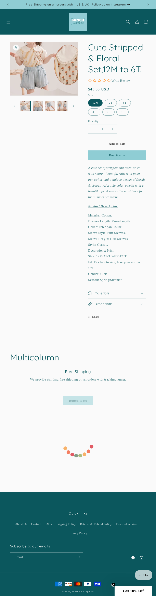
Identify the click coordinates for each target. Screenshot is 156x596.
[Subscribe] (78, 557)
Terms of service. (127, 524)
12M (95, 102)
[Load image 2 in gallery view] (37, 106)
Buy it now (117, 155)
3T (125, 102)
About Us (21, 524)
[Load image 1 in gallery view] (25, 106)
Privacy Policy (78, 533)
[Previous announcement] (7, 4)
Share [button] (95, 316)
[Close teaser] (113, 585)
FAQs (48, 524)
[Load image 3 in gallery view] (50, 106)
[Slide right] (73, 106)
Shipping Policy (66, 524)
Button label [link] (78, 400)
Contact (36, 524)
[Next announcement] (148, 4)
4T (94, 111)
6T (122, 111)
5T (108, 111)
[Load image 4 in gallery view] (62, 106)
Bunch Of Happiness (83, 591)
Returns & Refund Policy (96, 524)
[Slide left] (14, 106)
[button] (8, 21)
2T (111, 102)
